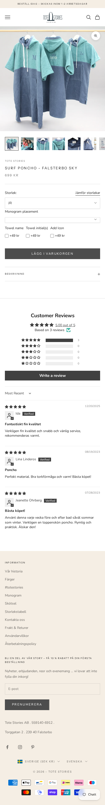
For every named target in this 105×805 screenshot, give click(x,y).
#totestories (14, 587)
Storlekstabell (15, 611)
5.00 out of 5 (65, 325)
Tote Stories (15, 161)
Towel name (14, 228)
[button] (31, 340)
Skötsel (10, 603)
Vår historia (13, 571)
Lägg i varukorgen (53, 254)
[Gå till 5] (74, 144)
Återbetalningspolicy (20, 644)
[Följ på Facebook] (7, 747)
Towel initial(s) (37, 228)
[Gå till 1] (12, 144)
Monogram (13, 595)
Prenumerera (27, 704)
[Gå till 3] (43, 144)
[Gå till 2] (27, 144)
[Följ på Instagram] (20, 747)
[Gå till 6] (90, 144)
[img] (15, 407)
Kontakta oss (15, 619)
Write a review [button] (52, 375)
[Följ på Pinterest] (32, 747)
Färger (10, 579)
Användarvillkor (17, 635)
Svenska (75, 761)
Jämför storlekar (87, 192)
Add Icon (57, 228)
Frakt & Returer (16, 627)
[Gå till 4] (58, 144)
